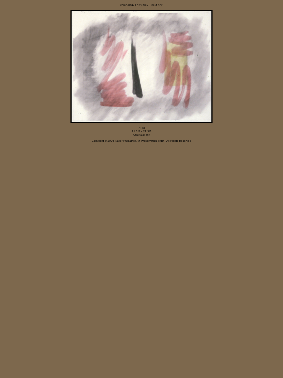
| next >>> (156, 4)
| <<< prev (141, 4)
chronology (127, 4)
